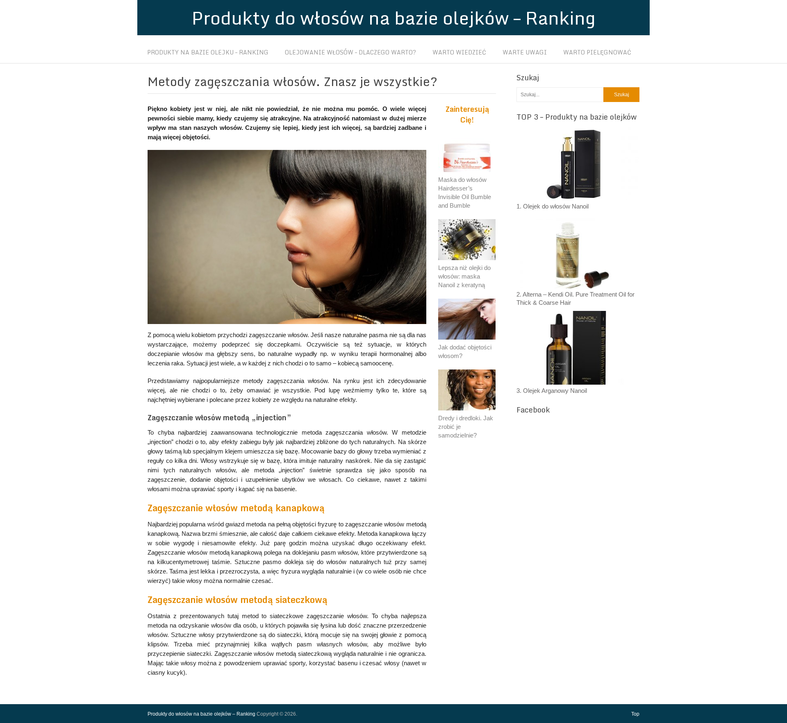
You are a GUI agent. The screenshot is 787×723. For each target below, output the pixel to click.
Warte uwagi (525, 52)
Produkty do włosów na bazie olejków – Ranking (393, 17)
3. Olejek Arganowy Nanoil (551, 390)
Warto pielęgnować (597, 52)
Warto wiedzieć (459, 52)
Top (635, 714)
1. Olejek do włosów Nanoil (552, 206)
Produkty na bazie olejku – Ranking (207, 52)
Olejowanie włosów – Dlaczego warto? (350, 52)
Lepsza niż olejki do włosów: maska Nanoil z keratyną (464, 276)
